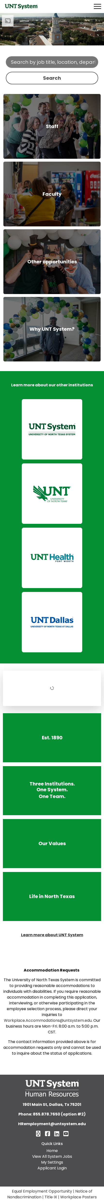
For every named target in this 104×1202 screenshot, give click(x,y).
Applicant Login (52, 1168)
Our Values (52, 843)
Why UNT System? (52, 329)
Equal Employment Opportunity (42, 1191)
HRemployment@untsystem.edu (52, 1124)
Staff (52, 126)
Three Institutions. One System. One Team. (52, 790)
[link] (52, 429)
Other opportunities (52, 261)
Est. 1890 (52, 737)
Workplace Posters (78, 1197)
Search (52, 78)
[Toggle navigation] (97, 6)
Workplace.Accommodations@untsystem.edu (48, 1020)
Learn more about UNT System (52, 935)
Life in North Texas (52, 896)
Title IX (51, 1197)
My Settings (52, 1162)
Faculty (52, 194)
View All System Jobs (52, 1156)
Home (52, 1150)
